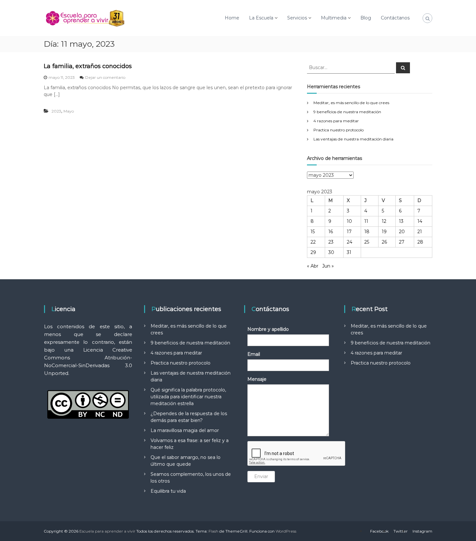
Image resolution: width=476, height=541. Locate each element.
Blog (365, 18)
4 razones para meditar (336, 120)
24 (349, 242)
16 (330, 231)
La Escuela (261, 18)
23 (331, 242)
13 (401, 221)
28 (420, 242)
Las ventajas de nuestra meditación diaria (353, 139)
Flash (213, 531)
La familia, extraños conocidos (88, 66)
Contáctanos (395, 18)
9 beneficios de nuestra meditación (347, 111)
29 (313, 252)
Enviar (261, 476)
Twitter (400, 531)
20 (402, 231)
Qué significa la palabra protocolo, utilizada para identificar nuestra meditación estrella (188, 396)
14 (419, 221)
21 (419, 231)
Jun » (328, 266)
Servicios (297, 18)
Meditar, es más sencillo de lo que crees (351, 102)
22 (313, 242)
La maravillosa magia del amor (185, 430)
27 (401, 242)
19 (384, 231)
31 (349, 252)
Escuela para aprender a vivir (107, 531)
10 (349, 221)
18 (366, 231)
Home (232, 18)
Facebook (379, 531)
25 (366, 242)
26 (384, 242)
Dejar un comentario (105, 77)
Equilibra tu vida (168, 491)
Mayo (68, 111)
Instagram (422, 531)
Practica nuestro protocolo (338, 129)
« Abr (312, 266)
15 (313, 231)
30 (331, 252)
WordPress (286, 531)
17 (349, 231)
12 (384, 221)
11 (366, 221)
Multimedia (333, 18)
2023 (56, 111)
